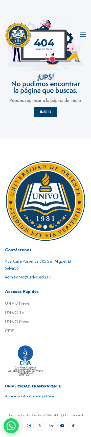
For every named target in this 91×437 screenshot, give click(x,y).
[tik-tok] (73, 426)
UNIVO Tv (14, 312)
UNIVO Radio (17, 321)
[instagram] (29, 426)
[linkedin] (51, 426)
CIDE (9, 330)
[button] (11, 425)
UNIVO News (17, 303)
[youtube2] (62, 426)
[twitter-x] (40, 426)
